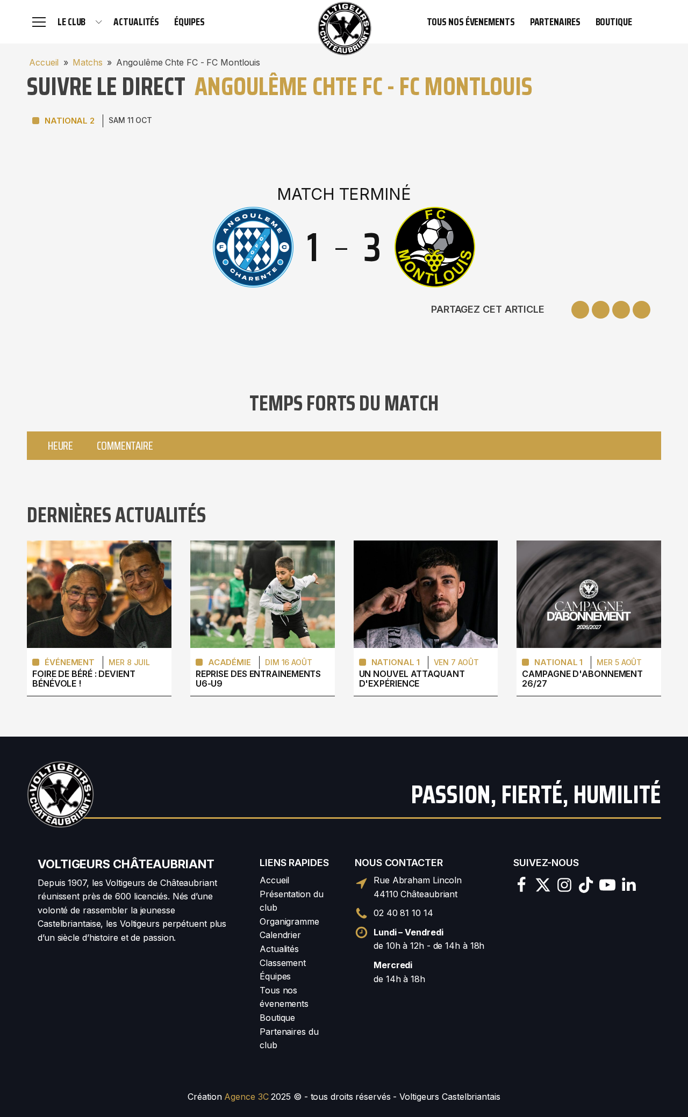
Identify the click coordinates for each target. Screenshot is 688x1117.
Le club (71, 21)
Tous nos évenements (471, 21)
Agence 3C (246, 1096)
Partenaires (555, 21)
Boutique (614, 21)
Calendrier (280, 934)
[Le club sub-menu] (99, 22)
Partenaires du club (289, 1038)
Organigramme (289, 921)
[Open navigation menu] (39, 22)
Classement (283, 962)
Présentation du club (292, 901)
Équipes (189, 21)
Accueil (44, 62)
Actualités (136, 21)
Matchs (87, 62)
